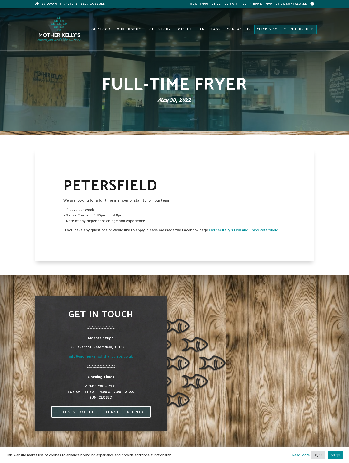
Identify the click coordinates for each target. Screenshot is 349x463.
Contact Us (239, 29)
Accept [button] (335, 455)
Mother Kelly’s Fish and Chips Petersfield (243, 230)
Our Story (160, 29)
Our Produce (130, 29)
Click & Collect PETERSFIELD (285, 29)
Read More (301, 455)
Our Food (101, 29)
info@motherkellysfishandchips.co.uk (101, 356)
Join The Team (191, 29)
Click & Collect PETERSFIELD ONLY (100, 412)
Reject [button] (318, 455)
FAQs (216, 29)
